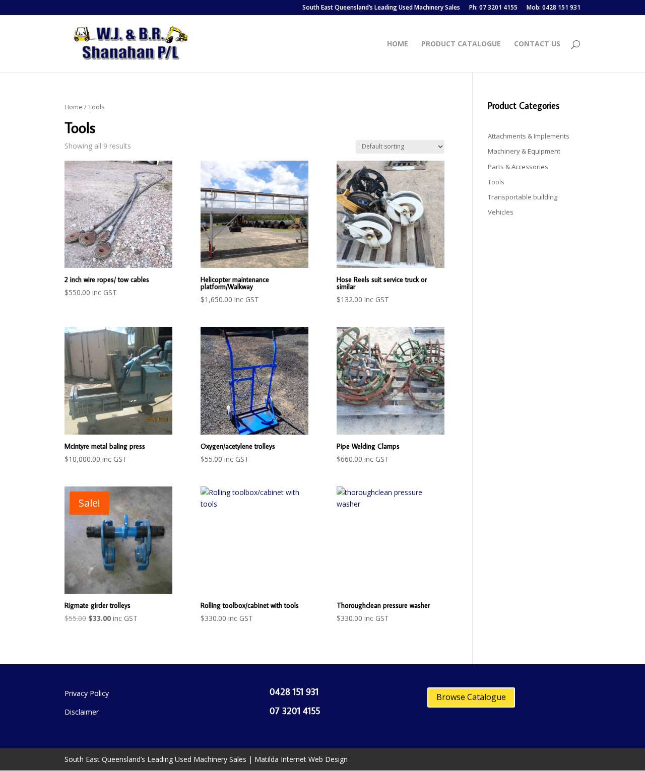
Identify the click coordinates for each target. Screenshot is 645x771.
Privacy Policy (86, 693)
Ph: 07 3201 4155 (493, 8)
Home (397, 44)
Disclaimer (81, 712)
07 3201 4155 (295, 711)
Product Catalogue (461, 44)
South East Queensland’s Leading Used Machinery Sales (381, 8)
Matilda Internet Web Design (301, 759)
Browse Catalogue (471, 697)
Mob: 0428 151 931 (553, 8)
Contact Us (537, 44)
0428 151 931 (294, 691)
